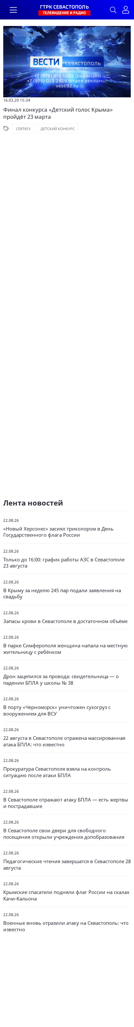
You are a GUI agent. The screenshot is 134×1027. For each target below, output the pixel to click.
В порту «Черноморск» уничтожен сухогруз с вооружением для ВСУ (57, 710)
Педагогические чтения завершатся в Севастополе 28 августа (67, 864)
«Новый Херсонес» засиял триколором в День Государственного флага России (58, 532)
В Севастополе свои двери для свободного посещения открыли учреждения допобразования (63, 833)
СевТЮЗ (23, 128)
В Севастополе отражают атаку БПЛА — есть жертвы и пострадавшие (65, 803)
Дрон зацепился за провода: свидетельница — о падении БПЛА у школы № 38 (61, 679)
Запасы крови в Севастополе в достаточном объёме (65, 621)
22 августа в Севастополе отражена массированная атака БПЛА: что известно (64, 741)
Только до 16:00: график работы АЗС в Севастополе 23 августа (64, 562)
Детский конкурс (58, 128)
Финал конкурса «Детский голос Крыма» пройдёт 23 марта (58, 113)
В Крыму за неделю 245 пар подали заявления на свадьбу (62, 593)
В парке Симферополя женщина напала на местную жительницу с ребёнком (65, 648)
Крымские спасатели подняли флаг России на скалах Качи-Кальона (66, 895)
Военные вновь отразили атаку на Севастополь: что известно (65, 926)
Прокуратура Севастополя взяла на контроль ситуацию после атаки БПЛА (57, 772)
